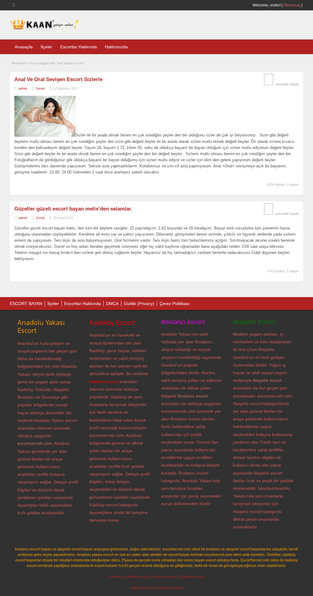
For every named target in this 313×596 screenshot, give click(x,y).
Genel (40, 88)
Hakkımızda (116, 46)
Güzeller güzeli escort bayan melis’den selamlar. (73, 209)
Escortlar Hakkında (78, 46)
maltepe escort (170, 588)
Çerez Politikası (175, 303)
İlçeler (46, 46)
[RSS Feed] (14, 4)
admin (22, 88)
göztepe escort (191, 577)
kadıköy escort (137, 577)
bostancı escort (164, 577)
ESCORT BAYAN (26, 303)
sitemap (115, 577)
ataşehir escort (143, 588)
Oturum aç (292, 5)
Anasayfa (24, 46)
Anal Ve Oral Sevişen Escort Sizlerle (58, 79)
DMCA (112, 303)
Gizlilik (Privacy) (139, 303)
